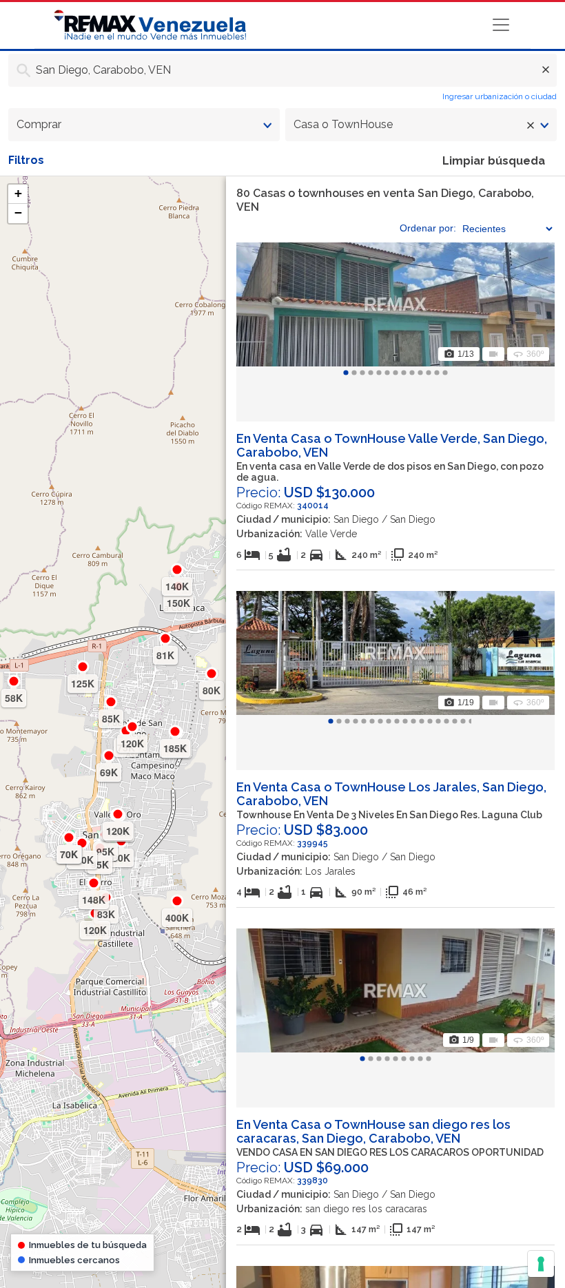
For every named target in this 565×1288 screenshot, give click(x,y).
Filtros (26, 160)
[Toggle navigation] (501, 24)
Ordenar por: (428, 227)
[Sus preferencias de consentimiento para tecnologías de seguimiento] (541, 1264)
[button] (18, 194)
